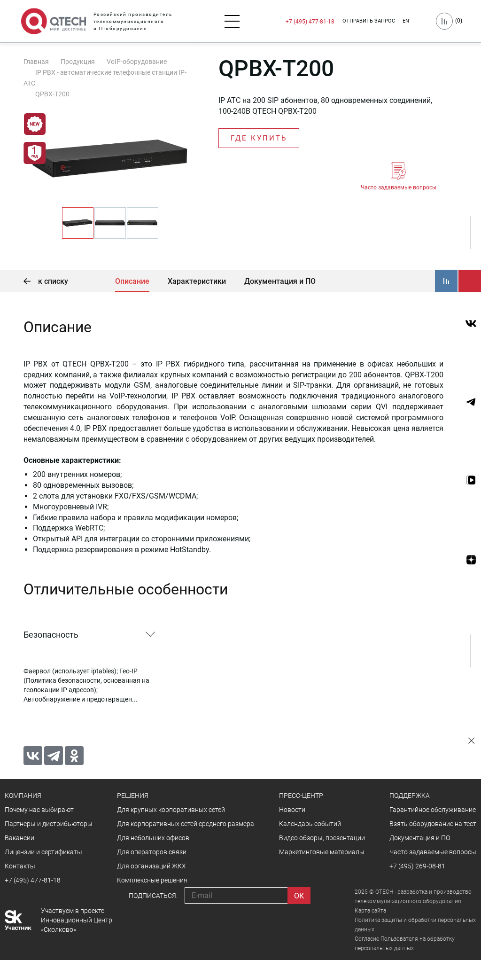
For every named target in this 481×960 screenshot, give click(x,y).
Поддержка (409, 795)
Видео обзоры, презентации (322, 838)
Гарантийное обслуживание (432, 809)
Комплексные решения (152, 880)
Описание (132, 281)
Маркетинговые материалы (322, 852)
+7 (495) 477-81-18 (310, 21)
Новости (292, 809)
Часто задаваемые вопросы (398, 187)
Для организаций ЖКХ (151, 866)
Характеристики (197, 281)
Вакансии (19, 838)
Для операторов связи (151, 852)
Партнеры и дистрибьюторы (49, 823)
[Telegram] (53, 755)
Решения (132, 795)
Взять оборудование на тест (432, 823)
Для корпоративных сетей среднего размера (185, 823)
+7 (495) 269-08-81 (417, 866)
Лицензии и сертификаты (43, 852)
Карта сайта (370, 910)
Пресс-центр (301, 795)
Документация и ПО (280, 281)
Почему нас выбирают (39, 809)
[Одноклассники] (74, 755)
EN (406, 21)
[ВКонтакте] (32, 755)
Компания (23, 795)
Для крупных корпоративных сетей (171, 809)
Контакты (20, 866)
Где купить (259, 138)
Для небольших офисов (153, 838)
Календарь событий (310, 823)
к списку (52, 281)
